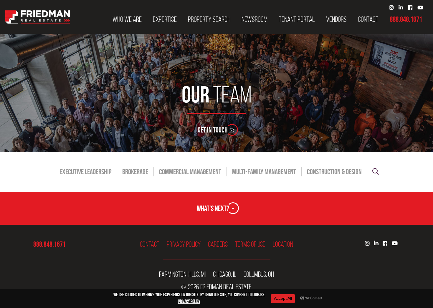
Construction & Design (334, 171)
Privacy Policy (184, 244)
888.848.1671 (406, 19)
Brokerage (135, 171)
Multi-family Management (264, 171)
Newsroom (254, 19)
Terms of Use (250, 244)
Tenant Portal (297, 19)
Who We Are (127, 19)
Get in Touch (213, 130)
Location (283, 244)
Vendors (336, 19)
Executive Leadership (85, 171)
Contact (368, 19)
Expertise (165, 19)
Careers (218, 244)
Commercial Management (190, 171)
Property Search (209, 19)
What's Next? (213, 208)
